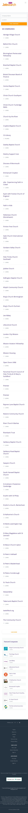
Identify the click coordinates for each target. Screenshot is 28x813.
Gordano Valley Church (11, 247)
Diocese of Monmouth (11, 163)
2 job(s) (7, 80)
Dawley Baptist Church (11, 145)
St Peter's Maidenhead (11, 563)
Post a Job (14, 747)
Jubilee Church (8, 268)
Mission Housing (9, 353)
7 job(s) (7, 318)
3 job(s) (7, 389)
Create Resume (14, 761)
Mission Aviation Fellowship (13, 343)
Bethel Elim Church (10, 44)
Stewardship (7, 592)
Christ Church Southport (12, 95)
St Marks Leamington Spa (12, 524)
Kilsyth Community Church (13, 287)
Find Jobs (14, 758)
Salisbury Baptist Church (12, 442)
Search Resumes (14, 750)
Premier (6, 386)
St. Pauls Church (9, 582)
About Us (14, 732)
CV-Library (7, 135)
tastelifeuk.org (8, 610)
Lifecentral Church (10, 325)
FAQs (14, 736)
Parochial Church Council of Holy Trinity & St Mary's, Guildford (13, 374)
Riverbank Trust (9, 432)
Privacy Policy (14, 741)
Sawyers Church (9, 463)
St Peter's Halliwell (10, 554)
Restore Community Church (13, 414)
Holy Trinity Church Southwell (10, 258)
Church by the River (10, 116)
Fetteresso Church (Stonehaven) (10, 216)
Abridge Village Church (11, 35)
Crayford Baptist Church (12, 126)
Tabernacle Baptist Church (13, 601)
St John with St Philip (11, 496)
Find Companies (14, 23)
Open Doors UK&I (9, 362)
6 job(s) (7, 365)
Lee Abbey (7, 315)
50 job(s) (7, 138)
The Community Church (12, 620)
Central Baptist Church (11, 86)
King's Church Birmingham (13, 297)
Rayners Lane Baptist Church (13, 404)
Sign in (14, 752)
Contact (14, 734)
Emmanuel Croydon (10, 173)
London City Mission (10, 334)
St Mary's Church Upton (12, 545)
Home (14, 729)
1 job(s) (7, 38)
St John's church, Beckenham (14, 505)
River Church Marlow (11, 423)
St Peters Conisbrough (11, 573)
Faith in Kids (7, 205)
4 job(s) (7, 398)
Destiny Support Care (11, 154)
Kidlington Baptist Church (12, 278)
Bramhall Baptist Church (12, 65)
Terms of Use (14, 739)
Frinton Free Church (10, 226)
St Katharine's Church (11, 514)
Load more (14, 632)
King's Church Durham (11, 306)
